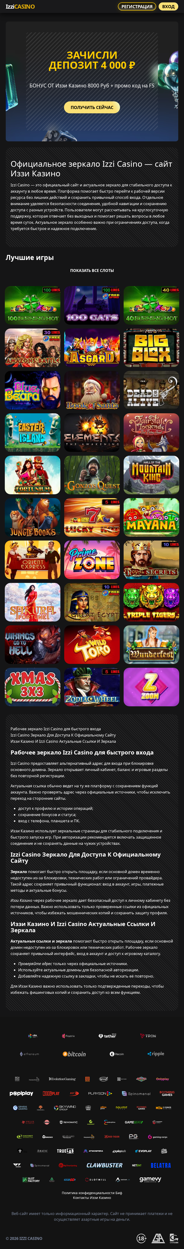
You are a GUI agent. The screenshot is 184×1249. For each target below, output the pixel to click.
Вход (168, 6)
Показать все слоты (92, 270)
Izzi (20, 6)
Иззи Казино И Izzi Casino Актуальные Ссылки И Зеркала (63, 741)
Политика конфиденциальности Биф (92, 1193)
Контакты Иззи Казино (92, 1197)
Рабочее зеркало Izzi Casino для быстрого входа (56, 728)
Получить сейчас (92, 107)
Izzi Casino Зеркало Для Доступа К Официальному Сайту (63, 735)
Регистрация (137, 6)
